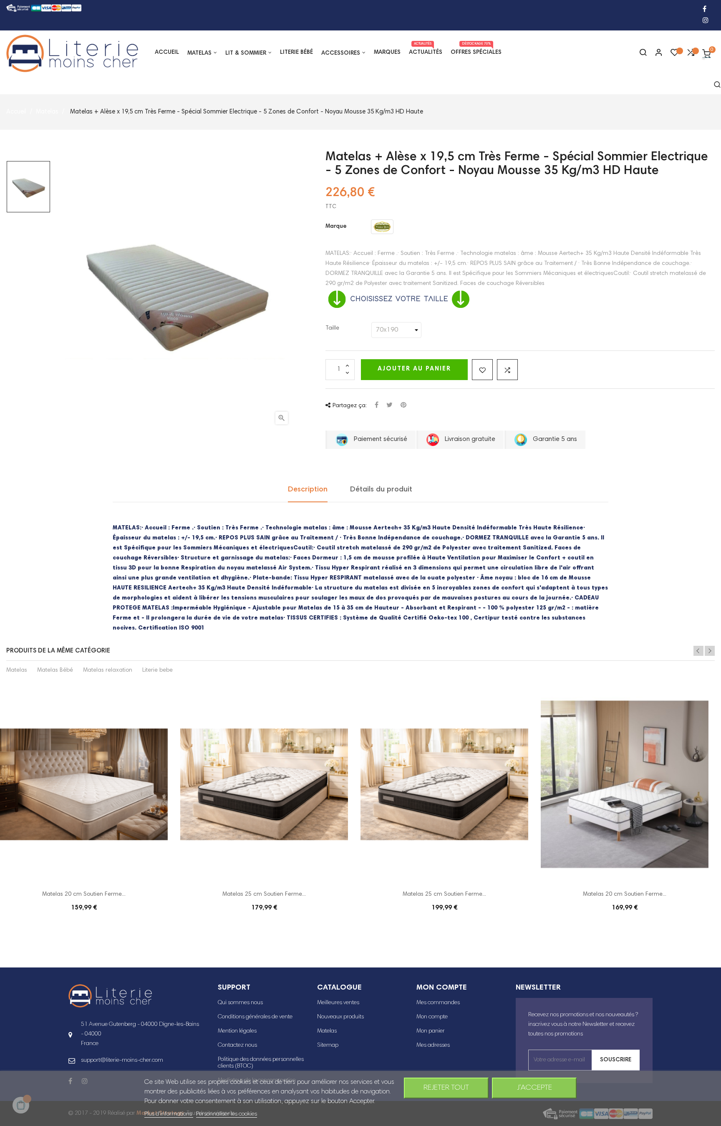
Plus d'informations (168, 1114)
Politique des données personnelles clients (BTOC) (261, 1063)
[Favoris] (675, 55)
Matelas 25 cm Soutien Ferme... (264, 894)
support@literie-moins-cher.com (122, 1060)
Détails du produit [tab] (381, 490)
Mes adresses (433, 1045)
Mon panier (430, 1031)
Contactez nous (237, 1045)
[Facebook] (704, 9)
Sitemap (327, 1045)
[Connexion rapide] (655, 53)
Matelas (16, 670)
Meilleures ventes (338, 1003)
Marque (336, 226)
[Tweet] (389, 405)
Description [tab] (308, 490)
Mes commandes (438, 1003)
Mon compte (432, 1017)
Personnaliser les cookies (226, 1114)
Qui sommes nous (240, 1003)
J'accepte (534, 1088)
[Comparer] (690, 55)
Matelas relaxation (107, 670)
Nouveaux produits (340, 1017)
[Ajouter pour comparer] (507, 369)
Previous (698, 651)
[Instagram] (705, 21)
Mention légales (237, 1031)
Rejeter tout (446, 1088)
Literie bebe (157, 670)
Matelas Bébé (55, 670)
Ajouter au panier (414, 369)
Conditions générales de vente (255, 1017)
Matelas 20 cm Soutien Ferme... (84, 894)
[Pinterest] (403, 405)
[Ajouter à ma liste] (482, 369)
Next (710, 651)
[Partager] (376, 405)
